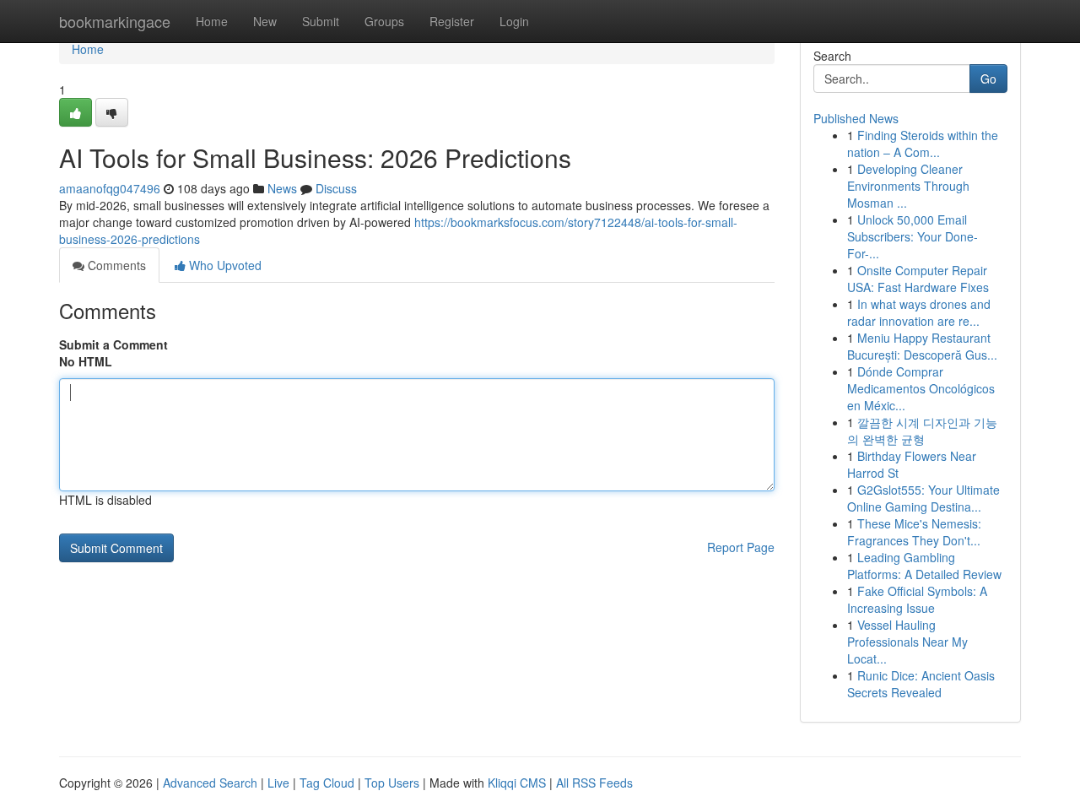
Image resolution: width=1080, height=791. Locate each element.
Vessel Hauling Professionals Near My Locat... (907, 641)
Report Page (741, 547)
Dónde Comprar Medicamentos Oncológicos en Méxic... (921, 388)
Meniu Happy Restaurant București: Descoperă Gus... (922, 346)
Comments (115, 265)
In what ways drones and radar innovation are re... (919, 312)
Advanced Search (210, 782)
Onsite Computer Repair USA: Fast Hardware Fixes (918, 278)
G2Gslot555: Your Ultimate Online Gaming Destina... (923, 498)
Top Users (391, 782)
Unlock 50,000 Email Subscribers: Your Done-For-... (912, 236)
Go (988, 78)
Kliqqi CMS (517, 782)
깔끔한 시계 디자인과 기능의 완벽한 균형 (922, 430)
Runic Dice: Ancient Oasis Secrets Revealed (921, 684)
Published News (856, 118)
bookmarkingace (114, 21)
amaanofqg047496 (109, 188)
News (282, 188)
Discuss (336, 188)
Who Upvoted (224, 265)
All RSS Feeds (594, 782)
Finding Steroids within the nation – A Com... (922, 143)
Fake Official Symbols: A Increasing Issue (917, 599)
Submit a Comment (113, 344)
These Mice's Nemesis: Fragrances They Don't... (914, 532)
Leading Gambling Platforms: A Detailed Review (924, 565)
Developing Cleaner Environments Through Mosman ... (908, 185)
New (265, 21)
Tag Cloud (327, 782)
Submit (320, 21)
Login (514, 21)
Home (212, 21)
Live (278, 782)
